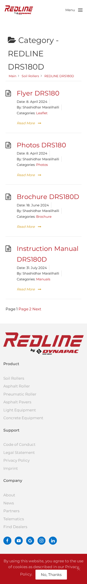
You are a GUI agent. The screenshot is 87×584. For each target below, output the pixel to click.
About (9, 495)
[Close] (78, 569)
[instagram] (41, 541)
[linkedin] (53, 541)
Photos (42, 165)
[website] (30, 541)
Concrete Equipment (23, 418)
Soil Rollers (13, 378)
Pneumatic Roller (19, 394)
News (8, 503)
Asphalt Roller (16, 386)
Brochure (44, 216)
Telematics (13, 519)
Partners (11, 511)
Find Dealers (15, 527)
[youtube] (19, 541)
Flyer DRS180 (38, 93)
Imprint (10, 468)
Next (36, 309)
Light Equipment (19, 410)
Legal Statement (19, 452)
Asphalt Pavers (17, 402)
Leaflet (42, 113)
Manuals (43, 279)
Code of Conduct (19, 444)
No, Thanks (51, 574)
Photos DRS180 (41, 145)
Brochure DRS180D (48, 197)
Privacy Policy (16, 460)
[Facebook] (7, 541)
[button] (74, 10)
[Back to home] (18, 10)
